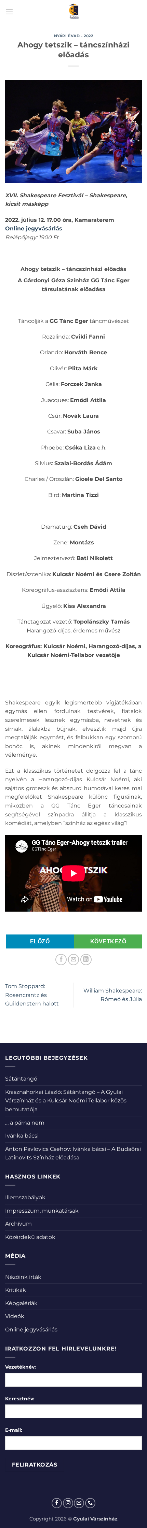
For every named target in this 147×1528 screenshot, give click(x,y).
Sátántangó (21, 1078)
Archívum (18, 1223)
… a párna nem (24, 1122)
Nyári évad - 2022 (73, 35)
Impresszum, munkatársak (42, 1211)
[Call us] (90, 1503)
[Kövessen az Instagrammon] (68, 1503)
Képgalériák (21, 1303)
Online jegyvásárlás (33, 228)
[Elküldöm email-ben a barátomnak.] (73, 959)
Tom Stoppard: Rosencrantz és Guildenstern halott (32, 995)
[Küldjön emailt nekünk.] (79, 1503)
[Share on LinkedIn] (86, 959)
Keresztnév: (20, 1399)
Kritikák (15, 1290)
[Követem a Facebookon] (57, 1503)
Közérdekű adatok (30, 1237)
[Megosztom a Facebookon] (61, 959)
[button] (9, 11)
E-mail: (13, 1430)
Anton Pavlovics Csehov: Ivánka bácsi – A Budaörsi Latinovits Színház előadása (73, 1153)
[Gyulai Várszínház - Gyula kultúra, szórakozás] (74, 12)
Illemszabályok (25, 1197)
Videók (14, 1316)
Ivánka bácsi (22, 1135)
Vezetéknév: (20, 1367)
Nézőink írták (23, 1277)
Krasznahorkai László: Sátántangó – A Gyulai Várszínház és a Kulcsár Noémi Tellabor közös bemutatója (65, 1101)
